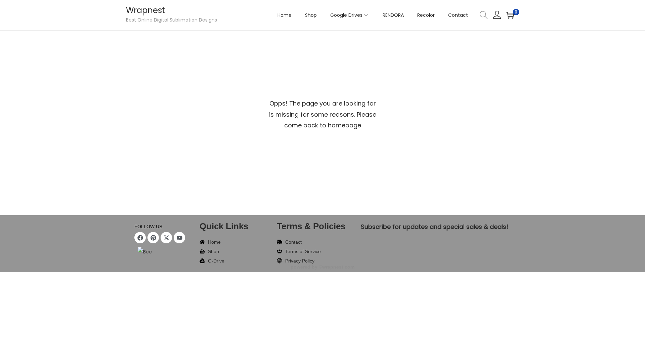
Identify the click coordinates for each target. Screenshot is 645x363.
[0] (510, 15)
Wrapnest (145, 10)
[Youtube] (179, 237)
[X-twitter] (166, 237)
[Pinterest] (153, 237)
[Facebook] (140, 237)
